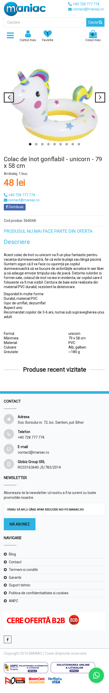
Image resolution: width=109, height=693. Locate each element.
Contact (15, 562)
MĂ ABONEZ (20, 524)
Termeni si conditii (23, 570)
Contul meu (28, 40)
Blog (12, 554)
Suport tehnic (19, 585)
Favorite (47, 37)
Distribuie (16, 207)
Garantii (15, 577)
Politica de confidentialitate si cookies (38, 593)
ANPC (13, 601)
